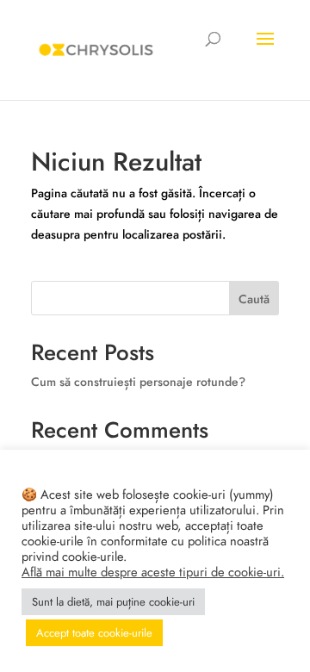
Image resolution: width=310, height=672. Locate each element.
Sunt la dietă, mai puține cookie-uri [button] (113, 602)
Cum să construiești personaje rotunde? (138, 381)
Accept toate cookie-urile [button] (94, 633)
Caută (254, 299)
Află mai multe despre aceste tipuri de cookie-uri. (153, 572)
